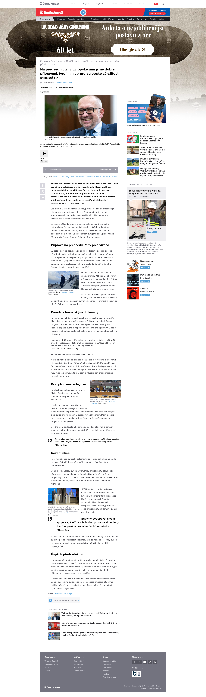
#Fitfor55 (111, 340)
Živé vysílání (132, 115)
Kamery (112, 19)
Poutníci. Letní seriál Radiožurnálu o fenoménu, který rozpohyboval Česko (152, 161)
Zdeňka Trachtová (67, 292)
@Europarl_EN (70, 340)
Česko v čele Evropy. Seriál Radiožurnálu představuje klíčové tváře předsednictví (85, 177)
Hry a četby (132, 108)
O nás (121, 19)
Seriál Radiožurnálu (64, 83)
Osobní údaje (137, 686)
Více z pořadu (133, 133)
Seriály (153, 19)
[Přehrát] (44, 153)
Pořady (71, 19)
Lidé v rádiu (107, 667)
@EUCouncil (101, 343)
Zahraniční (45, 19)
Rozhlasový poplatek (111, 677)
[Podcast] (42, 161)
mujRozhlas (100, 4)
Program (86, 4)
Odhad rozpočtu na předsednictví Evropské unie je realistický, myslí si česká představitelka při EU (90, 634)
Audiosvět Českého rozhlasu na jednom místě (143, 125)
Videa (161, 19)
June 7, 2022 (86, 354)
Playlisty (95, 19)
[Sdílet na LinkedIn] (42, 197)
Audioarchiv (83, 19)
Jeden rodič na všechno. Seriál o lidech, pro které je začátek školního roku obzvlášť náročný (152, 151)
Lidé (104, 19)
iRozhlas (73, 4)
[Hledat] (163, 4)
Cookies (127, 686)
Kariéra (106, 671)
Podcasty (77, 667)
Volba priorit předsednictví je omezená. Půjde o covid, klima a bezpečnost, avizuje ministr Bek (90, 614)
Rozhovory (142, 19)
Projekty (130, 19)
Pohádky (131, 112)
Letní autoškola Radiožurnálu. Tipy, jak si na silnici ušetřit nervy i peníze (151, 139)
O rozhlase (128, 4)
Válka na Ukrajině (51, 661)
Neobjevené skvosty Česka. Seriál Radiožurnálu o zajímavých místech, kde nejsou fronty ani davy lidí (152, 172)
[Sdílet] (46, 161)
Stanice (114, 4)
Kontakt (106, 674)
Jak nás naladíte (109, 661)
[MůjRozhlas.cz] (44, 92)
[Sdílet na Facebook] (42, 185)
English (158, 686)
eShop (47, 671)
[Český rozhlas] (49, 4)
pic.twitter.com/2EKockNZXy (64, 348)
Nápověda (107, 664)
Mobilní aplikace (80, 671)
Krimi (142, 108)
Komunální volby (51, 664)
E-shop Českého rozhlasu (139, 185)
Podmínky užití (149, 686)
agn (70, 594)
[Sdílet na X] (42, 191)
